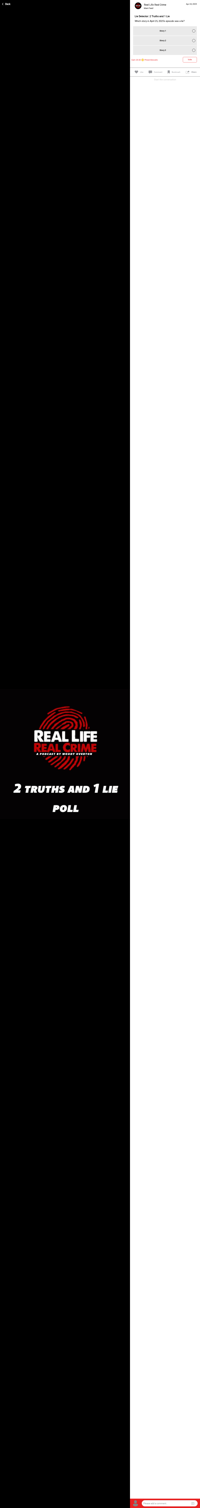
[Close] (6, 3)
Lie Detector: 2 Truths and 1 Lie (152, 16)
